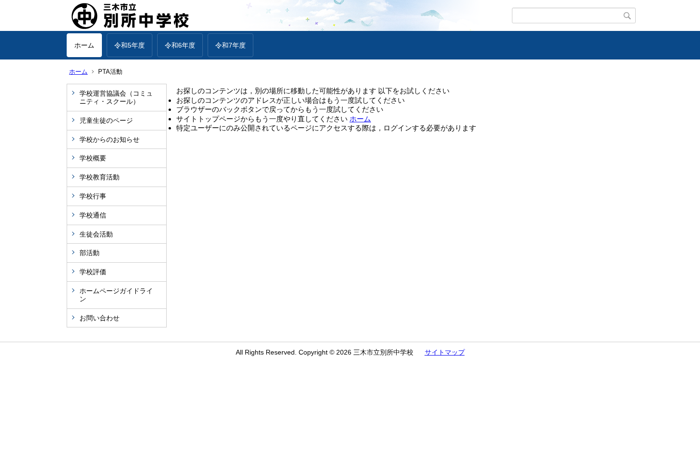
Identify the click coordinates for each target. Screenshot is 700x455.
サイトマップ (445, 352)
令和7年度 (230, 45)
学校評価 (93, 272)
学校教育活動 (100, 177)
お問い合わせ (100, 318)
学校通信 (93, 215)
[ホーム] (289, 15)
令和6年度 (180, 45)
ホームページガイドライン (116, 295)
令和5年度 (129, 45)
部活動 (90, 253)
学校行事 (93, 196)
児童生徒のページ (106, 120)
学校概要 (93, 158)
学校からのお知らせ (110, 139)
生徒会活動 (96, 234)
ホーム (84, 45)
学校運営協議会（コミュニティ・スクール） (116, 97)
